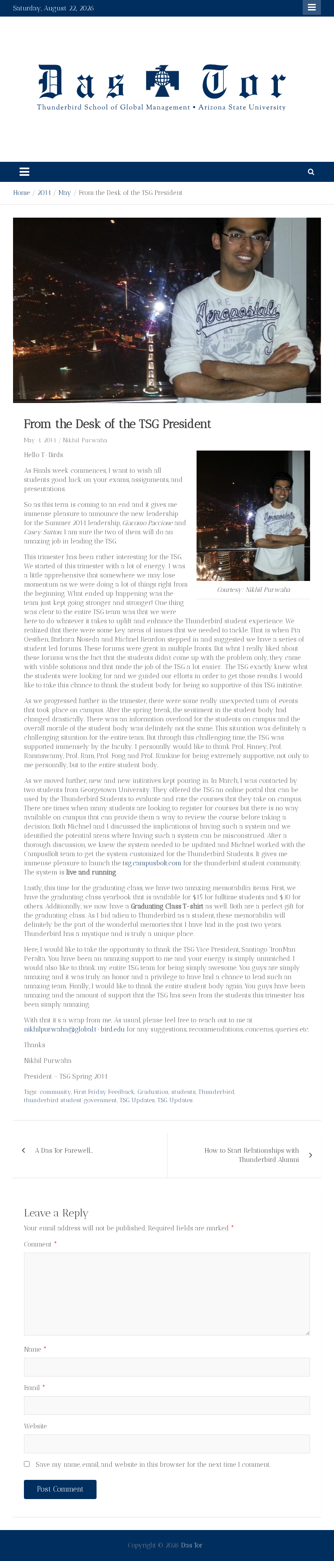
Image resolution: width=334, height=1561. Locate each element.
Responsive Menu (312, 7)
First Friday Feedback (104, 1092)
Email (35, 1388)
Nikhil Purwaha (85, 440)
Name (35, 1349)
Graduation (153, 1092)
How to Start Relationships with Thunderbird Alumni (251, 1155)
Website (35, 1426)
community (55, 1092)
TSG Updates (137, 1100)
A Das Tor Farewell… (64, 1151)
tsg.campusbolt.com (152, 863)
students (183, 1092)
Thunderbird (216, 1092)
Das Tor (192, 1545)
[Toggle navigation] (24, 172)
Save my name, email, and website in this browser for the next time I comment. (153, 1465)
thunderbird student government (70, 1100)
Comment (40, 1244)
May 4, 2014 (40, 440)
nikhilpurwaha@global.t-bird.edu (74, 1029)
